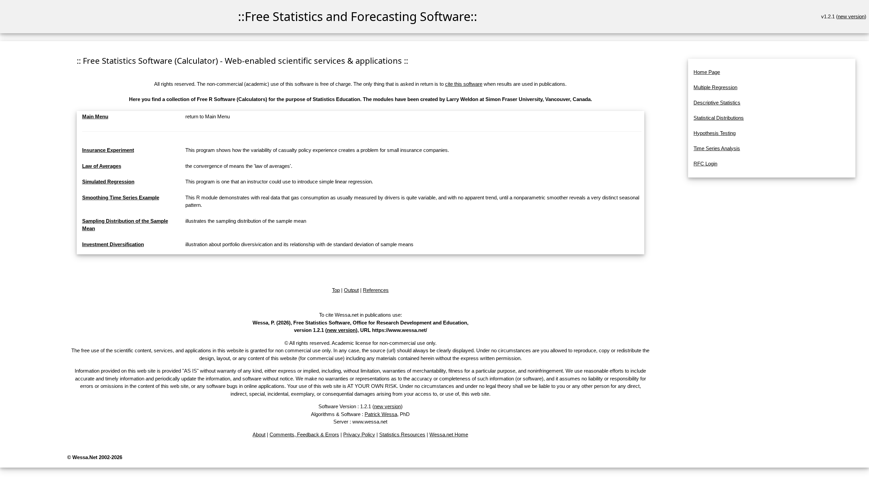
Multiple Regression (715, 87)
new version (851, 16)
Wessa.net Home (448, 434)
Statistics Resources (402, 434)
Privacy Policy (359, 434)
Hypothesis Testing (715, 133)
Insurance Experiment (108, 150)
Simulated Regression (108, 181)
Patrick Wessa (381, 414)
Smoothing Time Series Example (120, 197)
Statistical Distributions (719, 118)
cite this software (463, 84)
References (376, 290)
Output (351, 290)
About (259, 434)
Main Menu (95, 116)
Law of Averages (101, 166)
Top (336, 290)
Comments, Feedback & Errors (304, 434)
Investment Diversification (113, 244)
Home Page (707, 72)
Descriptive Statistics (717, 102)
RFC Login (705, 163)
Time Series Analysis (717, 148)
